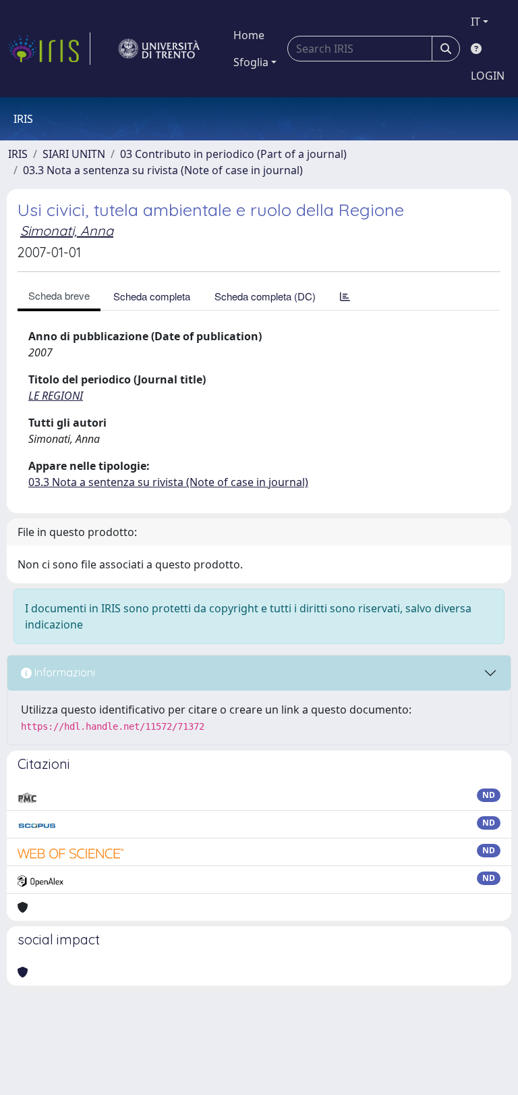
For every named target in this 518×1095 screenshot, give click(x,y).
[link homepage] (49, 48)
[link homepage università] (159, 48)
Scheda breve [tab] (59, 295)
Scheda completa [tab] (151, 296)
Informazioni (63, 672)
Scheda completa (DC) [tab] (265, 296)
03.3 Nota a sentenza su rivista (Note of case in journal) (163, 170)
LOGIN (488, 75)
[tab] (345, 296)
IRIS (18, 153)
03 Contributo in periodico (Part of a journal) (233, 153)
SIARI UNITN (73, 153)
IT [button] (475, 21)
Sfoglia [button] (250, 62)
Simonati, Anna (66, 230)
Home (248, 35)
